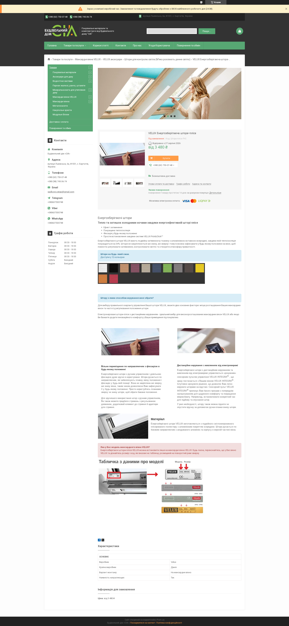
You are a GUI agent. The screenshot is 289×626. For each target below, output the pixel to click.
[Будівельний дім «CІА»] (61, 31)
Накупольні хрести (62, 110)
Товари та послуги (74, 45)
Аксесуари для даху (63, 76)
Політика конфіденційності (169, 623)
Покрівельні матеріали (64, 72)
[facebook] (99, 540)
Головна (52, 45)
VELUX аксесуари (112, 59)
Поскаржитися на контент (142, 623)
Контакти (121, 45)
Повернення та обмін (188, 45)
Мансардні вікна (61, 101)
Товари (53, 67)
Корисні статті (101, 45)
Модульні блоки (61, 114)
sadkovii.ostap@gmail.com (61, 191)
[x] (103, 540)
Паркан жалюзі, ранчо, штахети (69, 85)
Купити (166, 158)
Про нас (137, 45)
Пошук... (207, 31)
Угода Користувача (159, 45)
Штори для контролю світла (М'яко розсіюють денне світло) (157, 59)
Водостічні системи (63, 81)
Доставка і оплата (58, 122)
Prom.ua (160, 620)
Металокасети (60, 106)
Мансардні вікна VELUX (88, 59)
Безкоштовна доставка (163, 176)
